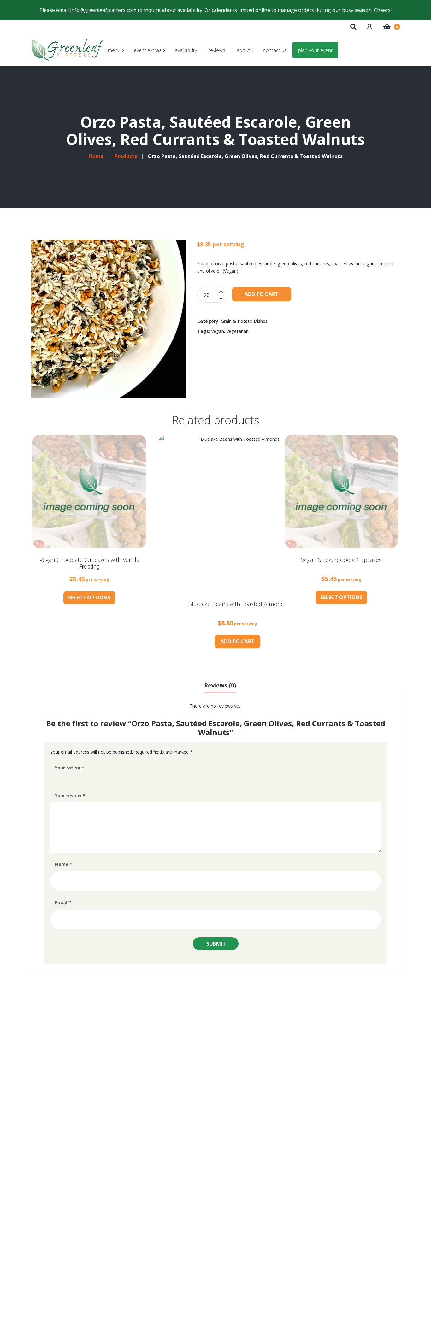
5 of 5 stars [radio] (93, 779)
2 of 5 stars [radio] (66, 779)
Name (63, 864)
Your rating (69, 768)
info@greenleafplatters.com (103, 10)
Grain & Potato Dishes (244, 321)
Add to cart (262, 294)
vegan (217, 331)
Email (63, 902)
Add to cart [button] (238, 641)
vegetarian (238, 331)
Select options (89, 597)
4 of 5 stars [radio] (84, 779)
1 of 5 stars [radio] (58, 779)
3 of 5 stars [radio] (75, 779)
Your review (70, 796)
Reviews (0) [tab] (220, 685)
